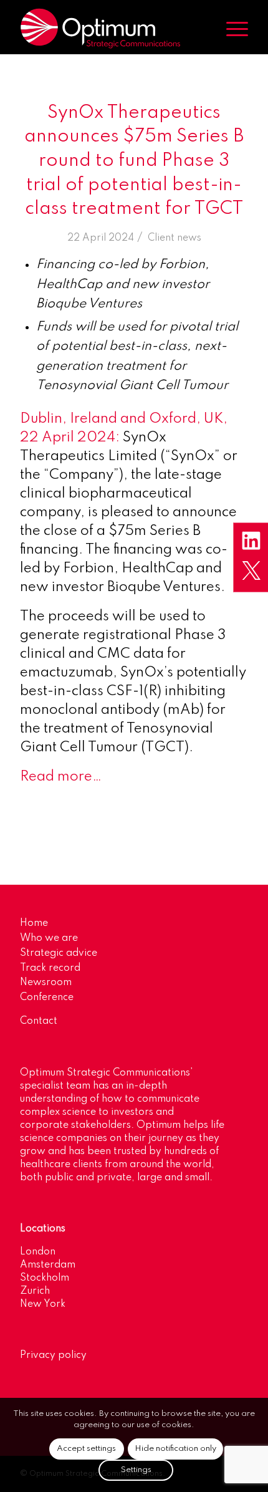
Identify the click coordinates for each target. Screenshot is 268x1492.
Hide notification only (175, 1449)
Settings (136, 1470)
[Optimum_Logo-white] (111, 29)
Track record (50, 968)
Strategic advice (58, 953)
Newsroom (46, 983)
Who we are (49, 938)
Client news (174, 238)
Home (34, 923)
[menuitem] (231, 29)
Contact (38, 1021)
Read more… (61, 777)
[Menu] (231, 29)
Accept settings (86, 1449)
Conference (47, 998)
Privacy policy (53, 1355)
